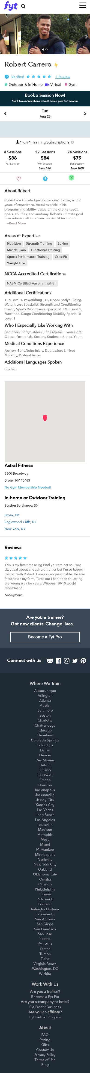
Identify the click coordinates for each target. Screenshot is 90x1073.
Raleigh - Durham (45, 909)
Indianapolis (45, 790)
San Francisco (45, 929)
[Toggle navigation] (83, 3)
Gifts (45, 1044)
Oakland (45, 869)
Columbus (45, 745)
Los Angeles (45, 820)
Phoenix (45, 894)
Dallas (45, 750)
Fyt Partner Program (45, 1017)
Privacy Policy (45, 1054)
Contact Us (45, 1049)
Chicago (45, 730)
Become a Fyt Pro (45, 637)
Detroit (45, 765)
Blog (45, 1064)
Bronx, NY (12, 515)
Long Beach (45, 814)
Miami (45, 844)
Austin (45, 705)
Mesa (45, 839)
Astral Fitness (19, 465)
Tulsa (45, 958)
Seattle (45, 939)
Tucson (45, 954)
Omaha (45, 879)
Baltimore (45, 710)
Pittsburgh (45, 899)
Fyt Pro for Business (45, 1007)
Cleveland (45, 735)
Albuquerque (45, 690)
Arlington (45, 695)
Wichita (45, 973)
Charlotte (45, 720)
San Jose (45, 934)
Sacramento (45, 914)
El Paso (45, 770)
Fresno (45, 780)
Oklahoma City (45, 874)
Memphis (45, 834)
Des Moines (45, 760)
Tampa (45, 949)
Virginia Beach (45, 963)
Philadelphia (45, 889)
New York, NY (15, 529)
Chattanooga (45, 725)
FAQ (45, 1034)
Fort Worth (45, 775)
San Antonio (45, 919)
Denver (45, 755)
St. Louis (45, 944)
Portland (45, 904)
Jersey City (45, 800)
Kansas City (45, 804)
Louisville (45, 824)
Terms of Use (45, 1059)
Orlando (45, 884)
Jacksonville (45, 794)
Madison (45, 829)
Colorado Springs (45, 740)
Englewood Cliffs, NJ (20, 522)
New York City (45, 864)
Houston (45, 785)
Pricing (45, 1040)
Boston (45, 715)
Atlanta (45, 700)
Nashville (45, 859)
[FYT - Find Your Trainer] (10, 6)
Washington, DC (45, 968)
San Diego (45, 924)
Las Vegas (45, 810)
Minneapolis (45, 854)
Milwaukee (45, 849)
